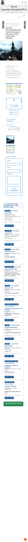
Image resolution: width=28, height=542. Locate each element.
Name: (9, 161)
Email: (8, 167)
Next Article (25, 25)
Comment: (10, 174)
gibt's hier (17, 77)
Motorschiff (17, 24)
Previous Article (3, 25)
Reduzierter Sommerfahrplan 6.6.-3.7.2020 (12, 126)
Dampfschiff (8, 25)
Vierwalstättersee (14, 25)
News (14, 24)
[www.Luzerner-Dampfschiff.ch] (2, 2)
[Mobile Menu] (25, 2)
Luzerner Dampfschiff (10, 23)
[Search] (22, 2)
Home (7, 12)
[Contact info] (25, 539)
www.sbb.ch (8, 72)
